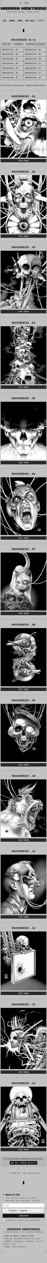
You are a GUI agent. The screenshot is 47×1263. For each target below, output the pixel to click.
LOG (4, 20)
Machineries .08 (33, 49)
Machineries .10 (33, 59)
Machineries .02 (10, 54)
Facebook (30, 1241)
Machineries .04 (10, 63)
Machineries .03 (10, 59)
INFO (20, 20)
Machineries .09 (33, 54)
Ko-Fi (39, 1241)
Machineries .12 (33, 68)
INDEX (12, 20)
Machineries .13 (33, 73)
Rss (13, 1244)
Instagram (17, 1241)
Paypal (6, 1244)
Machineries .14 (33, 77)
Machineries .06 (10, 73)
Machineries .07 (10, 77)
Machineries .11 (33, 63)
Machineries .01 (10, 49)
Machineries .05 (10, 68)
